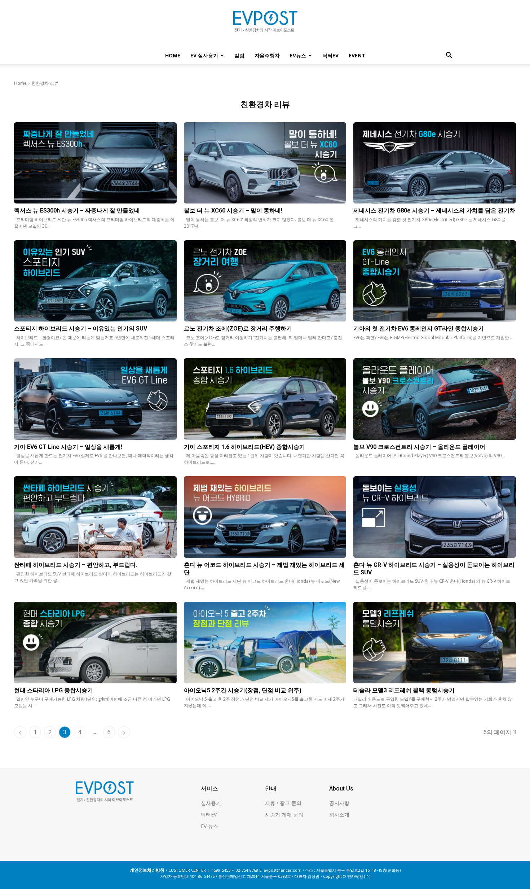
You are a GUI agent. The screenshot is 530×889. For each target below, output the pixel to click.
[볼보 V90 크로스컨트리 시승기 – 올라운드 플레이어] (434, 398)
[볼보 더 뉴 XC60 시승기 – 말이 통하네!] (265, 162)
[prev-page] (20, 732)
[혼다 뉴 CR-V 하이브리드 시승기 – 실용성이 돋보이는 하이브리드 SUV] (434, 516)
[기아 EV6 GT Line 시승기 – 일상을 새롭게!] (95, 398)
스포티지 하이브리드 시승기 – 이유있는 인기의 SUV (80, 328)
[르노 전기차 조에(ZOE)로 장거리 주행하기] (265, 280)
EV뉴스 (298, 55)
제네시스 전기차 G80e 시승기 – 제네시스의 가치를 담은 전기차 (434, 210)
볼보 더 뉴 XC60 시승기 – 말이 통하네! (233, 210)
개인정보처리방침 (147, 870)
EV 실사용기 (204, 55)
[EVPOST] (265, 24)
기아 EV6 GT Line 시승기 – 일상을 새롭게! (68, 446)
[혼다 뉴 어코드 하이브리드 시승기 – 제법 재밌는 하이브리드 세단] (265, 516)
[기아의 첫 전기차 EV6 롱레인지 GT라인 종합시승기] (434, 280)
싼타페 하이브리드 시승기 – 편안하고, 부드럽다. (75, 564)
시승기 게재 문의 (284, 814)
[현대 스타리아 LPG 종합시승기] (95, 642)
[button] (449, 56)
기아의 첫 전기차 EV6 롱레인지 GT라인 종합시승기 (418, 328)
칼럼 (239, 55)
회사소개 (339, 814)
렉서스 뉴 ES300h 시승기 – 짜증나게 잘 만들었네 (77, 210)
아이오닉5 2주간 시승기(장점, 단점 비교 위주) (242, 690)
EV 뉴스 (209, 826)
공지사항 (339, 803)
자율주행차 (267, 55)
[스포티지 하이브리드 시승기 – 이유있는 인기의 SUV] (95, 280)
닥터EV (330, 55)
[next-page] (124, 732)
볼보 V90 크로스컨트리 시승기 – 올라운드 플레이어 (419, 446)
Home (172, 55)
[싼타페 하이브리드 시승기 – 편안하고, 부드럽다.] (95, 516)
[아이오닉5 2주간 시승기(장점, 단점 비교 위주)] (265, 642)
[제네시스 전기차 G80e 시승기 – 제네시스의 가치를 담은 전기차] (434, 162)
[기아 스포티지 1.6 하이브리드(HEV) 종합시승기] (265, 398)
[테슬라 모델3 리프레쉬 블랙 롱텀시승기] (434, 642)
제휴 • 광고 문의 (283, 803)
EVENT (357, 55)
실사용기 (211, 803)
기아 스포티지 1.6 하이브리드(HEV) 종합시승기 (244, 446)
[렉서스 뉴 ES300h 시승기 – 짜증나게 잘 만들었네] (95, 162)
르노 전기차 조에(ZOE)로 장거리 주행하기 (238, 328)
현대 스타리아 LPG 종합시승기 (53, 690)
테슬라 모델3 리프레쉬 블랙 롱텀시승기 (404, 690)
